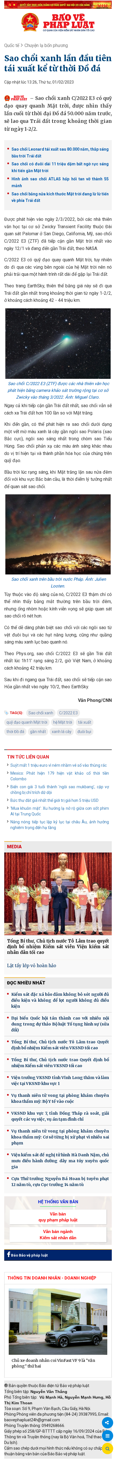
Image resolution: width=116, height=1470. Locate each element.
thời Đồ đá (15, 731)
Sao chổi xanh (40, 713)
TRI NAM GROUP (21, 1461)
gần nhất (38, 731)
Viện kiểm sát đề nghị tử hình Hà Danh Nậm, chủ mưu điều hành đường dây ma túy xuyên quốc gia (60, 1160)
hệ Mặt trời (62, 722)
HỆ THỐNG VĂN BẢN (58, 1201)
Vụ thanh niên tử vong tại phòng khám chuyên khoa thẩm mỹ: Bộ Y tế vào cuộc (60, 1098)
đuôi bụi (84, 731)
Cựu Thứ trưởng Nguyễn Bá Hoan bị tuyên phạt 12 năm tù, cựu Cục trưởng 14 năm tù (60, 1181)
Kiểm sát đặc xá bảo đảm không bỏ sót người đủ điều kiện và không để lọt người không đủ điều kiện (60, 1000)
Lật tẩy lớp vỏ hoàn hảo (31, 965)
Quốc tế (11, 45)
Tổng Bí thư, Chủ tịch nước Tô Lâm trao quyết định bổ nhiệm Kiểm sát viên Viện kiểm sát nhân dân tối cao (58, 946)
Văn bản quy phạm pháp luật (58, 1217)
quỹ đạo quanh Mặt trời (26, 722)
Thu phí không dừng (24, 1467)
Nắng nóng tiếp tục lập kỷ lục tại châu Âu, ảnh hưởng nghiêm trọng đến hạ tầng (59, 825)
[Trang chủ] (58, 22)
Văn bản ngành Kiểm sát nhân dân (58, 1234)
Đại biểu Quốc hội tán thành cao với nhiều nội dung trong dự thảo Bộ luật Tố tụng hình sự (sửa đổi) (60, 1024)
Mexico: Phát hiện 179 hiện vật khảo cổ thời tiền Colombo (59, 776)
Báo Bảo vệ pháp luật (29, 1255)
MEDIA (14, 846)
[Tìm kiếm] (108, 1449)
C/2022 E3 (68, 713)
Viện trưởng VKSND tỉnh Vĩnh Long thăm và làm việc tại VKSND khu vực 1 (60, 1080)
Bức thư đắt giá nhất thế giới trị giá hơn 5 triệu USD (54, 800)
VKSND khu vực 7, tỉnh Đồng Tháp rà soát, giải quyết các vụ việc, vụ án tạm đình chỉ (60, 1116)
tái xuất (84, 722)
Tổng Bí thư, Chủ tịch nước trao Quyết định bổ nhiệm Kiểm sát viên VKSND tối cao (60, 1062)
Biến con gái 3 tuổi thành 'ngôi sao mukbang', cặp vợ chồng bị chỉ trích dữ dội (59, 790)
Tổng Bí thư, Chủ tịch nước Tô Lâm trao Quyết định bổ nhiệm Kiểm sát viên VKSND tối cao (60, 1044)
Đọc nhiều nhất (26, 983)
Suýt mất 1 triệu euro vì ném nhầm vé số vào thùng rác (58, 765)
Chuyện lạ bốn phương (46, 45)
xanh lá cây (62, 731)
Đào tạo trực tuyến (63, 1467)
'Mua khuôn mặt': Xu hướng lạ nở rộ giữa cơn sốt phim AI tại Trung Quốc (59, 811)
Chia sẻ (107, 1422)
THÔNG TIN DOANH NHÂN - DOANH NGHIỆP (51, 1278)
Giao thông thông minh (61, 1461)
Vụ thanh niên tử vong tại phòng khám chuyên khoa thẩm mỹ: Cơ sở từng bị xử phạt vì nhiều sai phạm (60, 1137)
